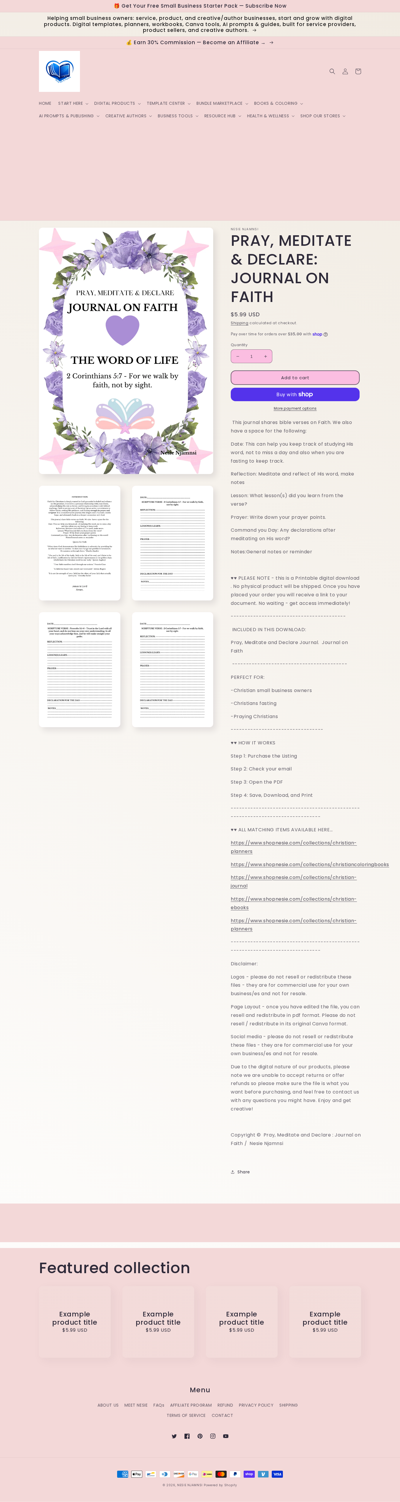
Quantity (239, 345)
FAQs (158, 1405)
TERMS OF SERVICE (186, 1415)
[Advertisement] (182, 166)
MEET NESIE (136, 1405)
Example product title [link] (74, 1318)
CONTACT (222, 1415)
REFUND (225, 1405)
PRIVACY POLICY (256, 1405)
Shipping (240, 322)
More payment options (295, 408)
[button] (73, 103)
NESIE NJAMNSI (190, 1485)
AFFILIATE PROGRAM (191, 1405)
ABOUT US (108, 1405)
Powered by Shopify (220, 1485)
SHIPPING (288, 1405)
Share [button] (243, 1172)
